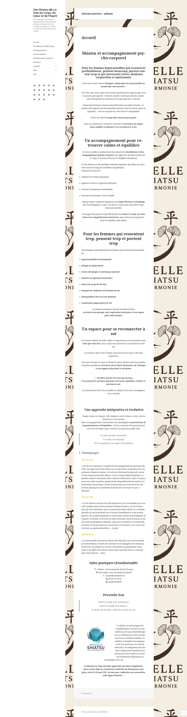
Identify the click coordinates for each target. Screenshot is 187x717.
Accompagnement (40, 50)
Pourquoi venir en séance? (43, 58)
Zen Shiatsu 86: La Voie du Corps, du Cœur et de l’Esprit (45, 13)
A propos (36, 66)
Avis (34, 74)
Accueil (36, 42)
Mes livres (37, 62)
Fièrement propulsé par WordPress (94, 712)
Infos (35, 70)
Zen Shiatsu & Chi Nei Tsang (43, 46)
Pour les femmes (39, 54)
